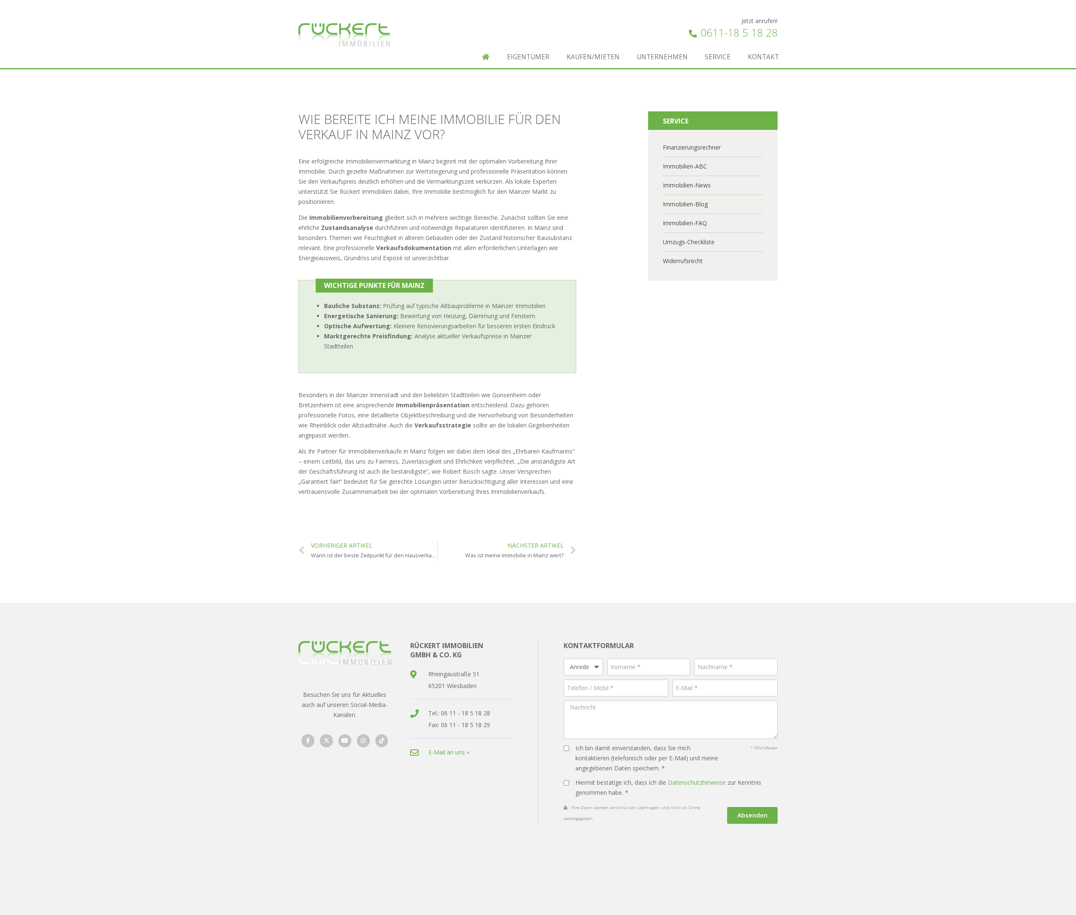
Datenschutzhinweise (697, 782)
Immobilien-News (687, 185)
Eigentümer (528, 57)
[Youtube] (344, 740)
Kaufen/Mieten (593, 57)
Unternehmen (662, 57)
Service (718, 57)
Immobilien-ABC (685, 166)
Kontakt (763, 57)
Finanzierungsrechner (692, 147)
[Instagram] (363, 740)
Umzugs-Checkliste (689, 242)
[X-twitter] (326, 740)
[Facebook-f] (307, 740)
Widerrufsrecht (683, 261)
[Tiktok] (381, 740)
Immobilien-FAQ (685, 223)
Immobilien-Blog (685, 204)
